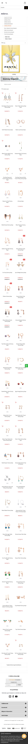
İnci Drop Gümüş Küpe (7, 272)
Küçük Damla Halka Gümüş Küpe (7, 368)
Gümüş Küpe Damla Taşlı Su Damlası (20, 463)
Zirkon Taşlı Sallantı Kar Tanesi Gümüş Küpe (7, 439)
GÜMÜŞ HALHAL (7, 21)
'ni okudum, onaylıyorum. (14, 681)
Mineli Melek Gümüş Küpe (7, 510)
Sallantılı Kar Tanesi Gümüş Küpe (7, 416)
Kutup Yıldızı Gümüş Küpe (20, 558)
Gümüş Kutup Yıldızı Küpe (20, 534)
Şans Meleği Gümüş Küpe (20, 272)
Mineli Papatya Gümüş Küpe (21, 225)
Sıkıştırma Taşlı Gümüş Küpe (7, 202)
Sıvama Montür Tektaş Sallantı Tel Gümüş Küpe (7, 606)
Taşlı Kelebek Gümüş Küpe (20, 605)
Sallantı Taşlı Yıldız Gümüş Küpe (7, 249)
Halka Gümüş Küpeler (8, 30)
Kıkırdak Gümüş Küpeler (9, 32)
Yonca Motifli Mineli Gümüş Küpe (20, 487)
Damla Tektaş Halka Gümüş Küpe (20, 344)
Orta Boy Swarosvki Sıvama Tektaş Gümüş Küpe (7, 179)
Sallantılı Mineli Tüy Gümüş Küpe (20, 154)
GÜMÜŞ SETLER (7, 20)
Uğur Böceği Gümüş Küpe (20, 391)
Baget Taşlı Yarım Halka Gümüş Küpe (20, 368)
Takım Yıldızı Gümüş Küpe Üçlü (20, 439)
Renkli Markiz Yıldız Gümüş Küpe (7, 392)
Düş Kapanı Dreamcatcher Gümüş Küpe (7, 106)
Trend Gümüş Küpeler (8, 34)
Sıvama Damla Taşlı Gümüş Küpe (20, 297)
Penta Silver (7, 84)
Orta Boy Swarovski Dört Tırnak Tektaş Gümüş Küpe (20, 178)
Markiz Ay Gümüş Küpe (21, 129)
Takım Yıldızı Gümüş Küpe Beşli (20, 106)
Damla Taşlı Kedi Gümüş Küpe (7, 582)
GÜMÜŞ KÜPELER (7, 25)
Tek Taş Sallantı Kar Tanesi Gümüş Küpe (20, 654)
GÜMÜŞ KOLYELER (8, 18)
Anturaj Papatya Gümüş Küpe (20, 321)
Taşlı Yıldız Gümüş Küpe (20, 629)
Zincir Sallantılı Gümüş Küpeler (10, 28)
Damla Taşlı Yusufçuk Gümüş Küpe (7, 630)
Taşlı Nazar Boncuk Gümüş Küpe (7, 344)
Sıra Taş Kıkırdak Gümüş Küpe (7, 558)
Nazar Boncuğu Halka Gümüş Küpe (7, 535)
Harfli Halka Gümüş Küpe (7, 129)
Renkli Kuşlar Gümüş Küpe (7, 462)
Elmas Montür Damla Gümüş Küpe (7, 321)
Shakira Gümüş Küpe (7, 296)
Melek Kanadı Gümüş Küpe (7, 225)
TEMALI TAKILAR (8, 38)
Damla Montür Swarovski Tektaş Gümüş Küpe (7, 487)
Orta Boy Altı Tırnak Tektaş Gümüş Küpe (7, 654)
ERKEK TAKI (7, 36)
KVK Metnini (12, 680)
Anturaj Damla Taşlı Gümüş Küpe (20, 582)
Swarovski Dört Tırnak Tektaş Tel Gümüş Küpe (21, 511)
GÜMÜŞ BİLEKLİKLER (8, 23)
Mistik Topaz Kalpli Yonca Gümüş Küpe (7, 154)
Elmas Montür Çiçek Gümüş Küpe (20, 249)
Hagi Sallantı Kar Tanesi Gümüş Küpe (20, 416)
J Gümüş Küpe (21, 201)
